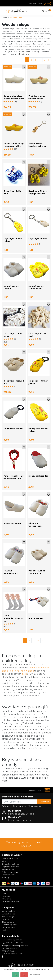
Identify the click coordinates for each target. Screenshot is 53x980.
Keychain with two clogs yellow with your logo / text (37, 193)
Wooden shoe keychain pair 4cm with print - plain (37, 146)
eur (39, 3)
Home (4, 18)
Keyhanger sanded (37, 238)
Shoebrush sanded (12, 523)
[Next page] (49, 59)
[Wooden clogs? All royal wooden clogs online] (16, 11)
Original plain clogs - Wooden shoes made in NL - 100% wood (13, 98)
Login (47, 3)
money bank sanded (38, 476)
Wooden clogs (16, 18)
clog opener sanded (13, 428)
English (32, 3)
